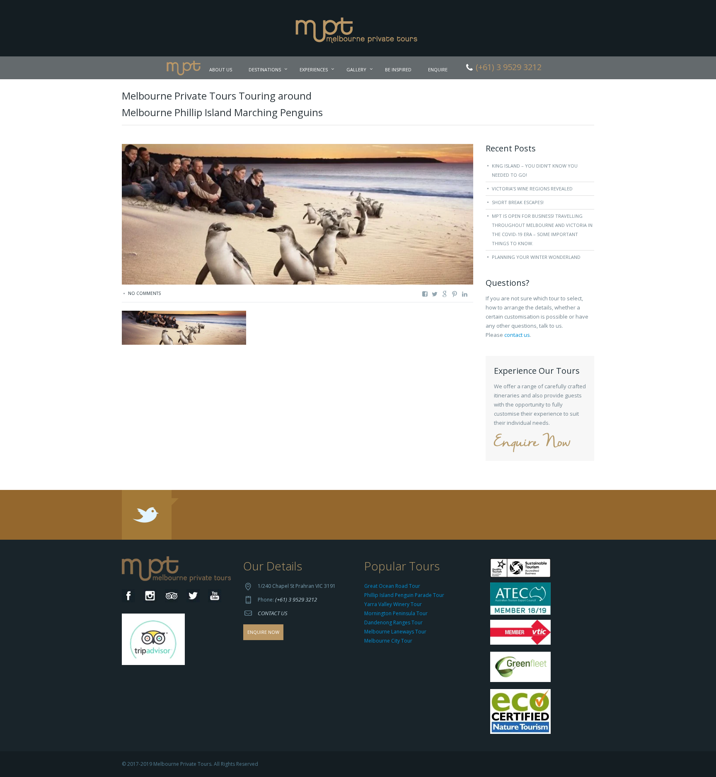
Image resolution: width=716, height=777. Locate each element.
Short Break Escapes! (518, 202)
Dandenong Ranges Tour (393, 622)
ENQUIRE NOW (263, 632)
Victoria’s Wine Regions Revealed (532, 188)
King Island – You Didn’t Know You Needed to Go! (535, 170)
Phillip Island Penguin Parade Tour (404, 595)
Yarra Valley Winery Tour (393, 604)
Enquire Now (532, 443)
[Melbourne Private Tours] (358, 27)
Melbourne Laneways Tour (395, 631)
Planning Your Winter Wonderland (536, 257)
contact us (517, 335)
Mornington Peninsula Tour (396, 613)
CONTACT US (273, 613)
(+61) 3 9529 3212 (296, 599)
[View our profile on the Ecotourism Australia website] (522, 712)
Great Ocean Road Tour (392, 585)
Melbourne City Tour (388, 640)
